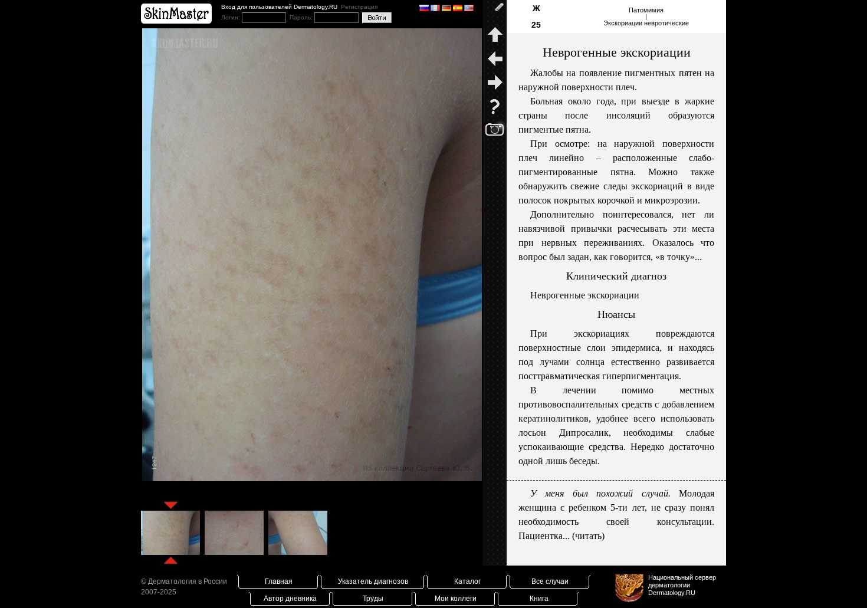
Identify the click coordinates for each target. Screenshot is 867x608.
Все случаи (550, 581)
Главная (279, 581)
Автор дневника (290, 598)
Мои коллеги (456, 598)
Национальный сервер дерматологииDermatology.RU (682, 585)
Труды (373, 598)
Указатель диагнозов (373, 581)
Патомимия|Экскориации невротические (646, 16)
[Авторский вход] (495, 12)
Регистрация (359, 7)
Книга (539, 598)
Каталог (467, 581)
